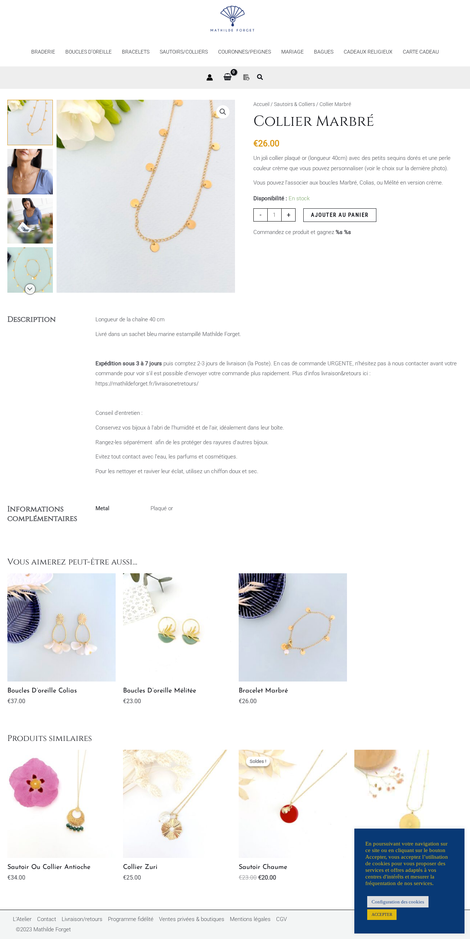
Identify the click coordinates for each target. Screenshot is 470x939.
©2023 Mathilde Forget (43, 929)
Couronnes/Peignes (244, 52)
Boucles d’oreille (88, 52)
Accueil (261, 104)
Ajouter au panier (340, 215)
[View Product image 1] (30, 122)
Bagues (323, 52)
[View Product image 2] (30, 171)
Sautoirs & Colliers (294, 104)
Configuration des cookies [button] (398, 902)
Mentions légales (250, 919)
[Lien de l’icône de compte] (209, 77)
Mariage (292, 52)
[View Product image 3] (30, 220)
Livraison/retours (82, 919)
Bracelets (135, 52)
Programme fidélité (130, 919)
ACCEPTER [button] (382, 914)
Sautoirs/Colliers (184, 52)
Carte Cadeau (421, 52)
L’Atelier (22, 919)
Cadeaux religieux (368, 52)
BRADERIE (43, 52)
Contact (46, 919)
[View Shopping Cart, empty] (227, 77)
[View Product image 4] (30, 270)
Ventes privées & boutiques (191, 919)
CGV (281, 919)
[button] (260, 78)
